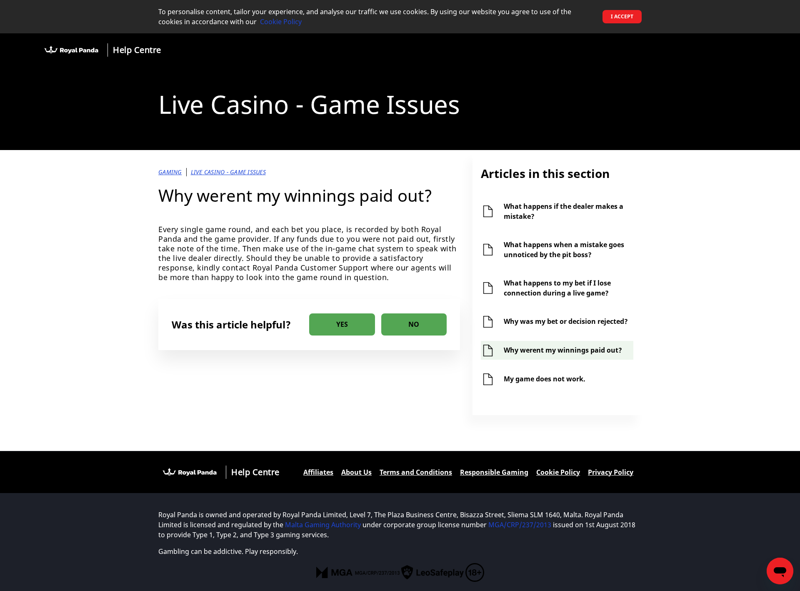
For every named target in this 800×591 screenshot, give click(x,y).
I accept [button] (622, 16)
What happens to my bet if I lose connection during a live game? (557, 288)
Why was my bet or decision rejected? (566, 321)
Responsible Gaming (494, 472)
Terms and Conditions (416, 472)
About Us (356, 472)
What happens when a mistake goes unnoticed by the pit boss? (564, 249)
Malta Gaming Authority (323, 524)
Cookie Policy (281, 21)
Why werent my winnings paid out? (563, 350)
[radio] (342, 324)
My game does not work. (544, 378)
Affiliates (318, 472)
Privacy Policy (610, 472)
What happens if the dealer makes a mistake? (563, 211)
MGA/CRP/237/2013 (519, 524)
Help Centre (137, 49)
